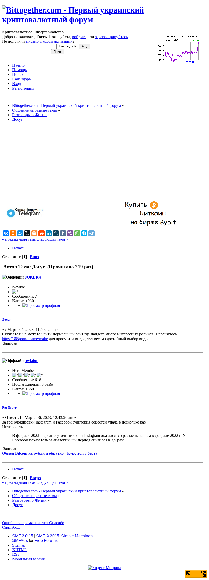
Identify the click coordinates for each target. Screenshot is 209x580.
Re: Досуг (9, 407)
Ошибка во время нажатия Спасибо (33, 523)
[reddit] (41, 233)
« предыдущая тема (19, 239)
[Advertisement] (102, 161)
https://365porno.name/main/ (25, 338)
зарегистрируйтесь (111, 36)
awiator (31, 360)
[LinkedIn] (49, 233)
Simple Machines (77, 536)
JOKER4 (33, 277)
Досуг (6, 319)
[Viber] (70, 233)
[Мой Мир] (20, 233)
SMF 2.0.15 (22, 536)
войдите (79, 36)
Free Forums (46, 540)
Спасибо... (11, 527)
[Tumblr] (63, 233)
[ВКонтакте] (6, 233)
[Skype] (84, 233)
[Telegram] (91, 233)
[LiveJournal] (56, 233)
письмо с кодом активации (49, 41)
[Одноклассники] (13, 233)
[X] (27, 233)
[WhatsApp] (77, 233)
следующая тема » (52, 239)
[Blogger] (34, 233)
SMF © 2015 (47, 536)
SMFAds (20, 540)
